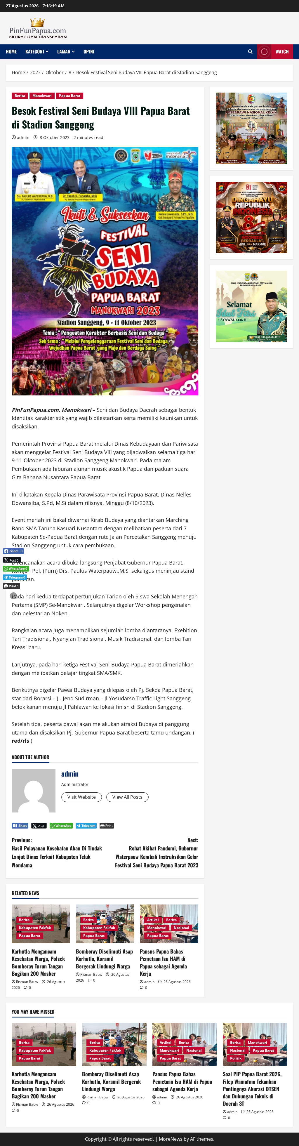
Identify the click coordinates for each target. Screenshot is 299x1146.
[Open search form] (250, 51)
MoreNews (170, 1139)
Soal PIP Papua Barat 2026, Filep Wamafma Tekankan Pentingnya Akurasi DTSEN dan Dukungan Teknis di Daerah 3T (252, 1088)
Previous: (57, 852)
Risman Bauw (27, 981)
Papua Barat (69, 95)
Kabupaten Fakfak (35, 927)
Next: (156, 852)
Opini (89, 51)
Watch (282, 51)
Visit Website (81, 797)
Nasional (181, 927)
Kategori (34, 51)
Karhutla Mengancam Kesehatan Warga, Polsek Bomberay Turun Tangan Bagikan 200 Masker (38, 962)
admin (23, 137)
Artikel (153, 919)
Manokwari (42, 95)
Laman (63, 51)
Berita (20, 95)
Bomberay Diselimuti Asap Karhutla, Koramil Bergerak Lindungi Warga (104, 958)
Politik (235, 1058)
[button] (13, 595)
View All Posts (127, 797)
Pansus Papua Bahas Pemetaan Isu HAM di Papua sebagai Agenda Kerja (163, 962)
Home (11, 51)
